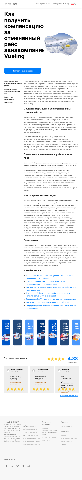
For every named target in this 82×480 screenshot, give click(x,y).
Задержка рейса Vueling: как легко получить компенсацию (51, 299)
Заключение (8, 103)
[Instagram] (12, 466)
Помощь (66, 4)
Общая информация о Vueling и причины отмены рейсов (13, 83)
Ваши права (40, 4)
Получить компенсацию (22, 71)
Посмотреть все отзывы (69, 396)
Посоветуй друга (66, 441)
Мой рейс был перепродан (31, 438)
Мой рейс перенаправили (31, 444)
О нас (48, 4)
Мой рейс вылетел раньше (31, 441)
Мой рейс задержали (30, 429)
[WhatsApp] (28, 466)
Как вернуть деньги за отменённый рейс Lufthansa (47, 302)
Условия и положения (49, 437)
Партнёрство (57, 4)
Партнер (63, 435)
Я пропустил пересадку (30, 432)
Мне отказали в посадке (31, 435)
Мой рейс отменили (29, 426)
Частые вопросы (66, 426)
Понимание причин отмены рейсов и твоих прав (12, 91)
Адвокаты (64, 444)
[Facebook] (6, 466)
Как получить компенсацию (9, 98)
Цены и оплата (47, 440)
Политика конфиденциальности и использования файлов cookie (49, 431)
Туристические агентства (69, 438)
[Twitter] (17, 466)
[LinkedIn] (23, 466)
